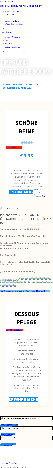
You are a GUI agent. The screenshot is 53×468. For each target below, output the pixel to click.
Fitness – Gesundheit (13, 37)
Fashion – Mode (11, 40)
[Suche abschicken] (24, 52)
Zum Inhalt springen (7, 1)
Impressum (4, 463)
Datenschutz (13, 463)
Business (8, 44)
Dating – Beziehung (12, 47)
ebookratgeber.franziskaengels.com (21, 5)
